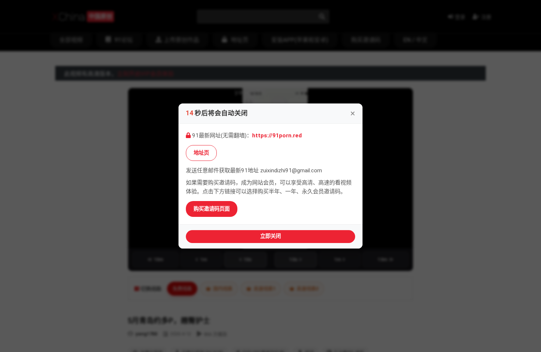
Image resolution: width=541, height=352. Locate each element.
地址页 (201, 153)
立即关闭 (270, 236)
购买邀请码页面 (212, 209)
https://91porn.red (277, 135)
